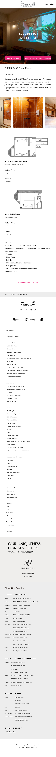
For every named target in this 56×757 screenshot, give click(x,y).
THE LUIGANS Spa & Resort (21, 628)
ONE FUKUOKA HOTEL (20, 631)
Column (9, 478)
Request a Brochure (13, 472)
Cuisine (9, 432)
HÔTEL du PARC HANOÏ (20, 647)
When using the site (33, 745)
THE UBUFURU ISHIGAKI (21, 644)
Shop (7, 506)
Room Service (11, 364)
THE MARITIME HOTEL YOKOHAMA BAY (25, 602)
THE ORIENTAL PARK (21, 720)
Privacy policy (20, 745)
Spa (7, 485)
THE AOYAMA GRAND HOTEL (22, 598)
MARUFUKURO (17, 618)
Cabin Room (11, 355)
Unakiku (17, 707)
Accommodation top (29, 282)
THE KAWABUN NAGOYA (19, 672)
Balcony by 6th (19, 697)
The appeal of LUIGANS (15, 447)
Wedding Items (12, 438)
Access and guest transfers (16, 414)
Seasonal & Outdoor (14, 395)
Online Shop (10, 525)
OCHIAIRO (16, 611)
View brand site (28, 573)
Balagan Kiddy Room (14, 352)
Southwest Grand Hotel (20, 637)
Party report (11, 444)
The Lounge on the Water (15, 386)
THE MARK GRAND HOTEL (21, 605)
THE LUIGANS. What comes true (18, 450)
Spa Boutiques (12, 497)
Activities (10, 361)
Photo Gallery (11, 423)
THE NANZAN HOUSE (18, 662)
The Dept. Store (11, 732)
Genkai (9, 392)
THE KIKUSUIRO (16, 685)
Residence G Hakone (19, 608)
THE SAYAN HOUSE (21, 710)
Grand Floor (11, 349)
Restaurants (10, 383)
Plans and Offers (12, 420)
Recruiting (9, 531)
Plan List (10, 460)
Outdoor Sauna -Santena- (15, 367)
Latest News (10, 330)
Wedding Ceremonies (14, 426)
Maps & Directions (12, 522)
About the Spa (12, 488)
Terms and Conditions (14, 376)
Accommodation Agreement (16, 373)
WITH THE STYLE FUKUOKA (22, 624)
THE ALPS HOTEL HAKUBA (21, 615)
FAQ (7, 515)
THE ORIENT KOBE (19, 621)
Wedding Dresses (13, 435)
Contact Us (9, 519)
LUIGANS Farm (12, 398)
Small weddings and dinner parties (18, 441)
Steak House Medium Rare (16, 389)
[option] (28, 112)
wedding (32, 320)
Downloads (10, 475)
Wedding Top (11, 411)
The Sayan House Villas (20, 650)
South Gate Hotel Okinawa (21, 641)
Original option (12, 466)
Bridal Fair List (12, 417)
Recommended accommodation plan (19, 358)
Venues (9, 429)
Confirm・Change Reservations (17, 370)
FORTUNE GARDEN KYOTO (20, 679)
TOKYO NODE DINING (22, 703)
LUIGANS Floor (12, 346)
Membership (10, 512)
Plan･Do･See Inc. (31, 747)
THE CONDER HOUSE (18, 666)
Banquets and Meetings (14, 457)
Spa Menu (10, 491)
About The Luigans (12, 336)
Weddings (9, 407)
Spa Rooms (11, 494)
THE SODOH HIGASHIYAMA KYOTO (22, 675)
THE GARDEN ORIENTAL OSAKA (21, 682)
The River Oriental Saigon (22, 713)
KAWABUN (14, 669)
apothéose (18, 700)
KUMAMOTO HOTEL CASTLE (22, 634)
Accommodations (11, 343)
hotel (18, 320)
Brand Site (28, 576)
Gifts (7, 509)
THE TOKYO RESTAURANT (23, 717)
